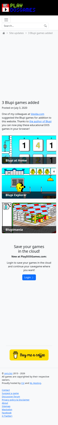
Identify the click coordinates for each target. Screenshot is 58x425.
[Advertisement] (29, 68)
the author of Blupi (40, 121)
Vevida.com (37, 114)
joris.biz (8, 373)
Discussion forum (11, 396)
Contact (6, 390)
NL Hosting (35, 383)
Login (27, 277)
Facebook (6, 412)
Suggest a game (10, 393)
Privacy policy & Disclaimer (16, 399)
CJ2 (22, 383)
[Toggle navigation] (6, 20)
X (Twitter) (7, 415)
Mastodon (7, 409)
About (5, 403)
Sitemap (6, 406)
